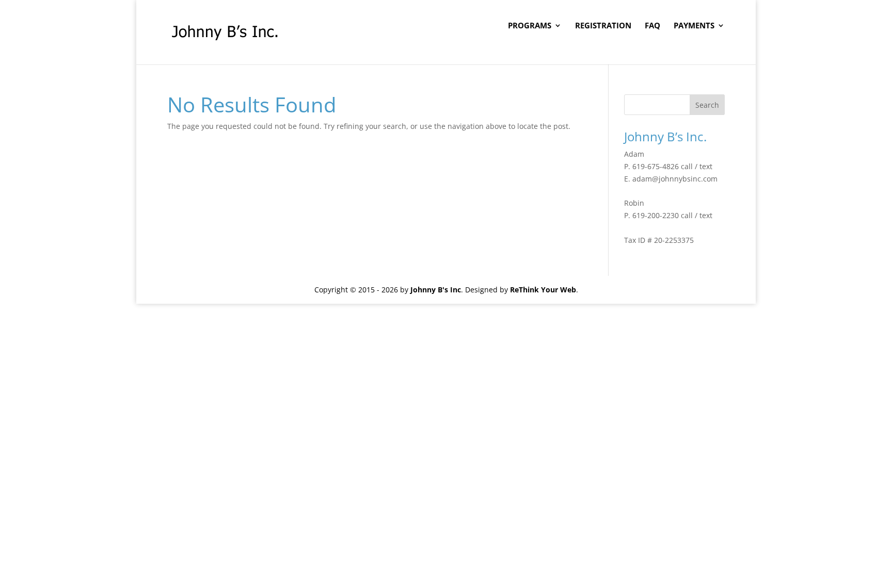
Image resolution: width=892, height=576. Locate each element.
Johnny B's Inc (435, 289)
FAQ (652, 26)
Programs (529, 26)
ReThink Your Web (543, 289)
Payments (694, 26)
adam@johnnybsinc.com (675, 179)
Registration (603, 26)
